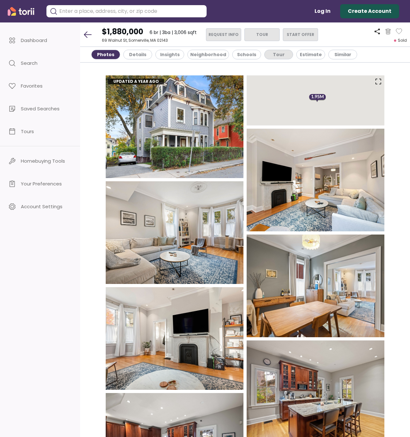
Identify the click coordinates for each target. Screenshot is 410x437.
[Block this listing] (388, 31)
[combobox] (131, 11)
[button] (40, 40)
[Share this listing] (377, 31)
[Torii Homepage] (24, 11)
